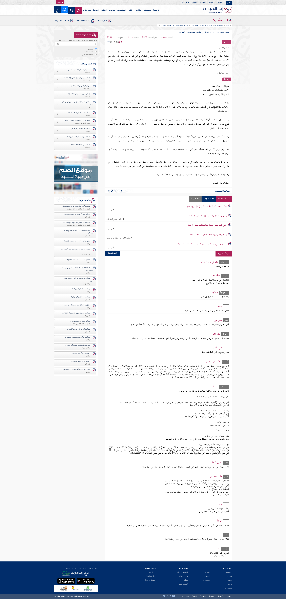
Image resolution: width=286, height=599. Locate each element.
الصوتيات (112, 10)
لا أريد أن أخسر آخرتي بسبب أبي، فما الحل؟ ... (79, 128)
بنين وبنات (87, 10)
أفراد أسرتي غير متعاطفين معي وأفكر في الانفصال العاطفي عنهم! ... (78, 280)
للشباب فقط (183, 584)
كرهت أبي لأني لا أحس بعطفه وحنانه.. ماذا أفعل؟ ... (78, 259)
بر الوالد (109, 209)
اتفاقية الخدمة (82, 568)
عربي (229, 2)
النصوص (90, 49)
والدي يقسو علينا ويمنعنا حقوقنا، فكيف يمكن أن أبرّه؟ (207, 225)
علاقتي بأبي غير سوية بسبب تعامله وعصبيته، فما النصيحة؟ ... (76, 241)
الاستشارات (121, 10)
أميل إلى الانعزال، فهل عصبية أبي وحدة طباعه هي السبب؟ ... (76, 305)
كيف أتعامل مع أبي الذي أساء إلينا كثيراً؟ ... (80, 289)
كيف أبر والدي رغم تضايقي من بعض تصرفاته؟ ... (78, 112)
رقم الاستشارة (88, 52)
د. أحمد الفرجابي (164, 37)
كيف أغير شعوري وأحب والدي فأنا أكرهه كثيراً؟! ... (77, 93)
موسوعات (147, 10)
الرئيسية (156, 10)
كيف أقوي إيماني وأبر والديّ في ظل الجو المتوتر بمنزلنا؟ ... (77, 214)
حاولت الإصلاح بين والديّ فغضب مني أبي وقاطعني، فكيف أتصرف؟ (202, 244)
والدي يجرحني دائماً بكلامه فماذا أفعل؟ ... (80, 361)
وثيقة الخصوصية (93, 568)
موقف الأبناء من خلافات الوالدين (118, 238)
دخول (60, 2)
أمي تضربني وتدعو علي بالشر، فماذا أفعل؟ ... (79, 85)
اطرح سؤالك (102, 21)
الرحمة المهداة (182, 572)
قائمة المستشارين (62, 21)
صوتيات (229, 576)
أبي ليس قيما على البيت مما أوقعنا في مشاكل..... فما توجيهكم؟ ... (75, 369)
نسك (186, 580)
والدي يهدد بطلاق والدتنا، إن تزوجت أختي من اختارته (207, 216)
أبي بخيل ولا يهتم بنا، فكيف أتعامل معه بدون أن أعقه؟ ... (77, 120)
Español (221, 2)
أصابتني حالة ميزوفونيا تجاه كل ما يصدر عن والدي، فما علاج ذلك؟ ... (77, 103)
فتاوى (230, 584)
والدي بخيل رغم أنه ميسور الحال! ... (81, 353)
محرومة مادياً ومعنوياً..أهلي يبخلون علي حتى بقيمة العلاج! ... (76, 206)
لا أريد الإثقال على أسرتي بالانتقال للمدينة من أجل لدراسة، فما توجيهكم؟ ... (77, 269)
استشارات (228, 588)
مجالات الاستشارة (83, 21)
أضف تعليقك (112, 253)
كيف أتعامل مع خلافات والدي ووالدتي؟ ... (80, 144)
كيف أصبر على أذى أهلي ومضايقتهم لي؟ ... (80, 321)
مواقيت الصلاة (150, 576)
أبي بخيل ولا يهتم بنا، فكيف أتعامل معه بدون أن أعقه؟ (208, 234)
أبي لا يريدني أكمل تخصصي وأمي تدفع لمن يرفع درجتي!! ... (76, 222)
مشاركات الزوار (150, 580)
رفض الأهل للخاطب (114, 219)
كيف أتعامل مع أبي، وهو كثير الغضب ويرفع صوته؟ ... (77, 136)
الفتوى (130, 10)
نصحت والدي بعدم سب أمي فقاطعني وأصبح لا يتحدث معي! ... (77, 250)
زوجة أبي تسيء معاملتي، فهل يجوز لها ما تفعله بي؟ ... (78, 69)
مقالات (138, 10)
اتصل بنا (74, 568)
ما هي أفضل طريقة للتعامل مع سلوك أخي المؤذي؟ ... (77, 345)
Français (203, 2)
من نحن (67, 568)
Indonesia (185, 2)
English (194, 2)
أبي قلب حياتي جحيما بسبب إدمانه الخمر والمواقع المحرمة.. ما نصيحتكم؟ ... (77, 232)
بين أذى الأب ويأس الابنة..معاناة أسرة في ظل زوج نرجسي (206, 206)
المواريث (96, 10)
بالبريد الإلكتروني (87, 54)
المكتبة (104, 10)
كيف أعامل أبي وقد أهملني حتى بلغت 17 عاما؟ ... (78, 329)
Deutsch (212, 2)
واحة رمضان (183, 576)
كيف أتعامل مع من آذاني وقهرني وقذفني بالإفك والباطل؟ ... (76, 77)
